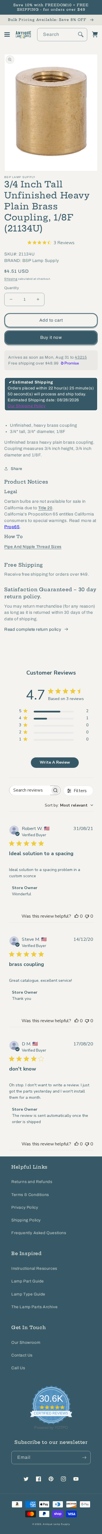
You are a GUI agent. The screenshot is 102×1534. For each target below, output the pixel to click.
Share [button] (16, 469)
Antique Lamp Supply (56, 1524)
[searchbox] (29, 790)
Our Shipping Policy (26, 406)
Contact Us (22, 1355)
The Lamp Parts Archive (34, 1307)
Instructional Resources (34, 1268)
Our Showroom (25, 1342)
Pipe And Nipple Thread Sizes (32, 547)
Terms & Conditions (30, 1195)
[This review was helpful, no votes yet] (76, 916)
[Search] (81, 34)
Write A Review (55, 762)
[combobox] (62, 34)
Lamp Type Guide (28, 1294)
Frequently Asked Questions (38, 1233)
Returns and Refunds (31, 1182)
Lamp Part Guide (27, 1281)
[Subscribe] (84, 1457)
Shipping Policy (26, 1220)
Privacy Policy (24, 1207)
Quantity (11, 288)
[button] (7, 34)
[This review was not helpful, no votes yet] (87, 916)
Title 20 (45, 508)
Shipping (11, 278)
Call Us (18, 1368)
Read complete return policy (32, 629)
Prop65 (12, 527)
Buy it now (51, 337)
